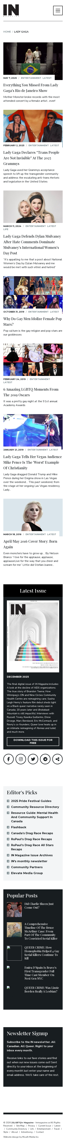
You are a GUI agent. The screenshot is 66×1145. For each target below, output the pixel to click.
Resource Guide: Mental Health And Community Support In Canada (34, 817)
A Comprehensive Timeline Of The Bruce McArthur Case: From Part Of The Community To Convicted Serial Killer (41, 931)
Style (5, 1132)
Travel (57, 1128)
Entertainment (31, 78)
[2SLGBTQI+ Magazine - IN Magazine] (11, 10)
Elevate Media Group (27, 873)
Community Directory (16, 1128)
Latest (47, 78)
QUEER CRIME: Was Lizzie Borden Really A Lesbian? (41, 989)
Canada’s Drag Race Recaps (32, 833)
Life (5, 229)
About (14, 1132)
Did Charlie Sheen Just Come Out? (39, 905)
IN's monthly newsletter (29, 861)
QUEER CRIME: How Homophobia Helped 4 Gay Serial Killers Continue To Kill (41, 953)
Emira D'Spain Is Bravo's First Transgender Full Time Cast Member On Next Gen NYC (40, 973)
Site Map (20, 1125)
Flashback (18, 827)
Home (7, 31)
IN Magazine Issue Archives (32, 855)
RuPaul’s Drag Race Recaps (31, 839)
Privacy (31, 1125)
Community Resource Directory (35, 807)
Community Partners (27, 867)
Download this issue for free (33, 741)
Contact (40, 1132)
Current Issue (44, 1125)
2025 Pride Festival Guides (31, 801)
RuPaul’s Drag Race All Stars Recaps (32, 847)
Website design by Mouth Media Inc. (21, 1137)
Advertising (27, 1132)
